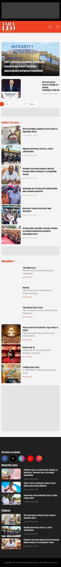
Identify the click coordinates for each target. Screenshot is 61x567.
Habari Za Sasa (10, 122)
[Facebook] (5, 458)
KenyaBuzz (7, 261)
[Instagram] (39, 458)
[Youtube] (30, 458)
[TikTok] (21, 458)
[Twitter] (13, 458)
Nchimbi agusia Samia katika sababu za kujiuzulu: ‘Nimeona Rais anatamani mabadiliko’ (41, 472)
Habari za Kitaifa (14, 58)
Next (33, 104)
